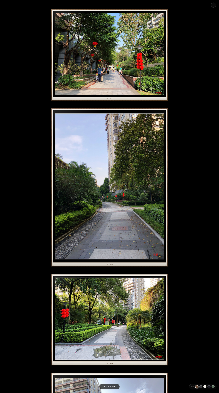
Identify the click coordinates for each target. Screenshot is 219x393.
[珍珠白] (204, 386)
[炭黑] (200, 386)
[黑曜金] (209, 386)
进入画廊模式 (109, 387)
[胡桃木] (196, 386)
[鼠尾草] (213, 386)
